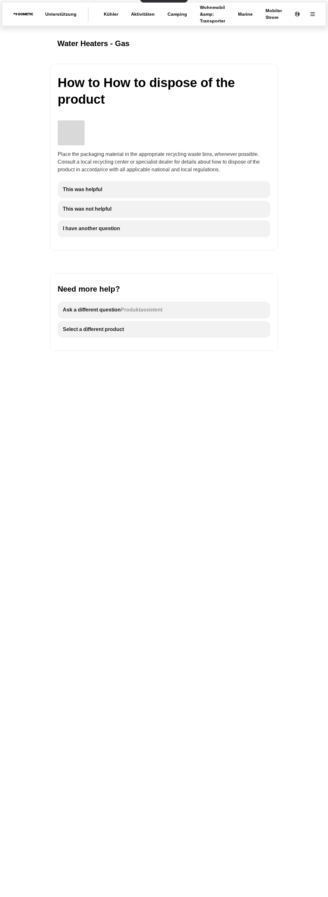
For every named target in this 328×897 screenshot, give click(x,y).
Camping (177, 14)
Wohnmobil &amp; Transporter (212, 14)
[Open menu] (312, 14)
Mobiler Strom (274, 14)
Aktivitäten (143, 14)
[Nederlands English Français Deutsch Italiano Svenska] (297, 14)
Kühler (111, 14)
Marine (245, 14)
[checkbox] (164, 189)
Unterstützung (61, 14)
